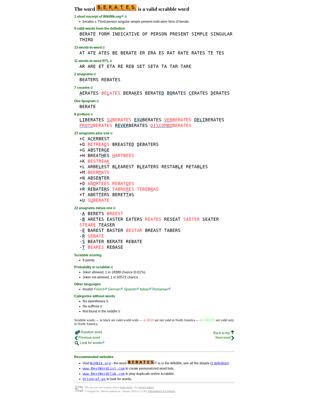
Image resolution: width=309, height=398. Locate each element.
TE (210, 53)
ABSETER (99, 178)
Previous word (89, 337)
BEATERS (89, 79)
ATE (92, 53)
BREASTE (123, 144)
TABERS (172, 230)
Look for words (90, 343)
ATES (104, 53)
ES (161, 53)
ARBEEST (99, 166)
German (114, 289)
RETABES (197, 166)
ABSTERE (99, 150)
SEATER (210, 219)
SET (141, 66)
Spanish (130, 289)
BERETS (96, 213)
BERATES (91, 119)
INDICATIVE (126, 34)
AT (82, 53)
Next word (223, 337)
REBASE (115, 247)
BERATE (87, 34)
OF (145, 34)
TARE (186, 66)
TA (164, 66)
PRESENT (179, 34)
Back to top (222, 333)
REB (130, 66)
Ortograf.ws (94, 379)
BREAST (153, 230)
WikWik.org (112, 16)
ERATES (89, 93)
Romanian (160, 289)
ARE (92, 66)
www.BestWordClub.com (104, 374)
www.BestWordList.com (104, 368)
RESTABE (172, 166)
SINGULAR (221, 34)
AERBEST (99, 138)
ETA (111, 66)
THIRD (86, 39)
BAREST (96, 230)
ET (101, 66)
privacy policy (146, 387)
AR (82, 66)
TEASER (107, 224)
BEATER (96, 241)
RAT (171, 53)
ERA (152, 53)
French (99, 289)
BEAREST (123, 166)
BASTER (115, 230)
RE (120, 66)
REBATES (110, 79)
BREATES (99, 155)
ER (142, 53)
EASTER (115, 219)
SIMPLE (199, 34)
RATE (183, 53)
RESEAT (172, 219)
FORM (104, 34)
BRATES (176, 93)
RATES (198, 53)
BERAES (132, 93)
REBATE (134, 241)
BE (115, 53)
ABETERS (99, 194)
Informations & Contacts (161, 391)
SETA (153, 66)
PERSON (159, 34)
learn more (126, 387)
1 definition (219, 363)
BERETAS (123, 194)
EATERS (134, 219)
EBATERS (148, 144)
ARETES (96, 219)
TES (220, 53)
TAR (174, 66)
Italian (144, 289)
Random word (91, 332)
